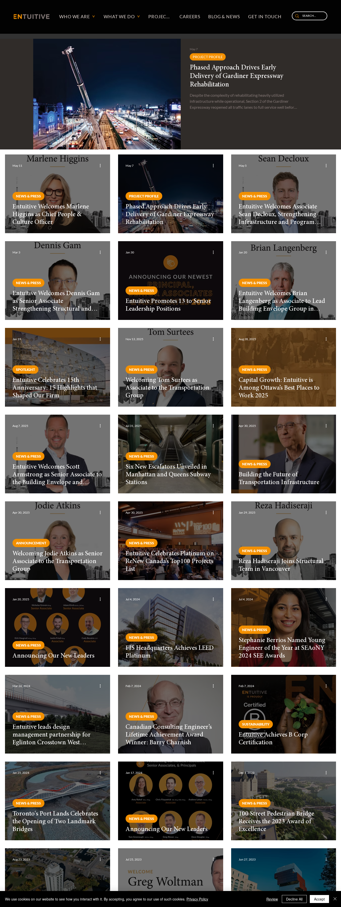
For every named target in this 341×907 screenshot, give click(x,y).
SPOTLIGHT (25, 369)
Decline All (294, 899)
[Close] (335, 899)
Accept (319, 899)
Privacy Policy (197, 899)
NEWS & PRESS (28, 196)
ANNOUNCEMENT (31, 543)
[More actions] (102, 165)
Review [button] (272, 899)
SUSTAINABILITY (255, 724)
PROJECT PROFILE (208, 57)
